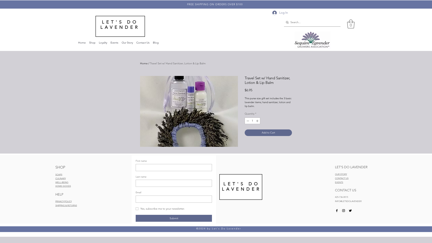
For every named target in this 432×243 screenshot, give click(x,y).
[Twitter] (350, 210)
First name (141, 160)
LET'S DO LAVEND (241, 186)
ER (256, 189)
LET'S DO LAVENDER (120, 24)
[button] (351, 24)
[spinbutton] (252, 121)
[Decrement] (247, 121)
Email (138, 192)
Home (144, 63)
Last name (141, 176)
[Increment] (257, 121)
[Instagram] (343, 210)
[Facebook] (337, 210)
